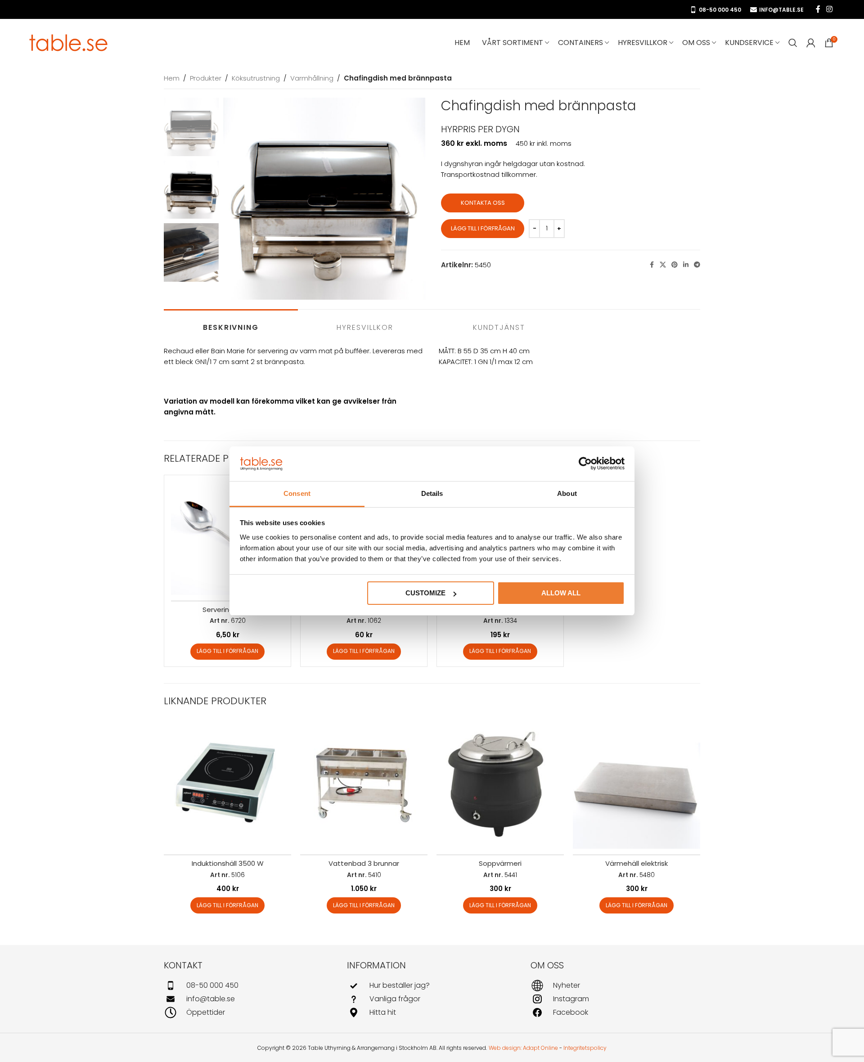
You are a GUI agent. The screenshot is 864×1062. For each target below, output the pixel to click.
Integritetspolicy (585, 1048)
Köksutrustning (256, 78)
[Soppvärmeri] (500, 785)
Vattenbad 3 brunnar (363, 863)
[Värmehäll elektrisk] (636, 785)
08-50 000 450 (720, 9)
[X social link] (663, 265)
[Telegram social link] (697, 265)
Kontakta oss (483, 202)
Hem (172, 78)
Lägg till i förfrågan (483, 228)
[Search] (793, 43)
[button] (227, 652)
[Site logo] (68, 42)
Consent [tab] (297, 493)
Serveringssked (227, 609)
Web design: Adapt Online (523, 1048)
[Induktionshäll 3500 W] (227, 785)
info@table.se (781, 9)
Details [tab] (432, 493)
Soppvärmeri (500, 863)
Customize (425, 593)
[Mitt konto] (811, 43)
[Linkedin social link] (685, 265)
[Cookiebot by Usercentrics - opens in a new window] (585, 464)
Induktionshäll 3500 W (228, 863)
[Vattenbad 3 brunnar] (364, 785)
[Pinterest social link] (674, 265)
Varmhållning (311, 78)
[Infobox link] (248, 985)
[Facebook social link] (818, 9)
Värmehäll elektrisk (636, 863)
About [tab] (567, 493)
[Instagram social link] (830, 9)
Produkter (205, 78)
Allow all (560, 593)
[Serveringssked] (227, 538)
